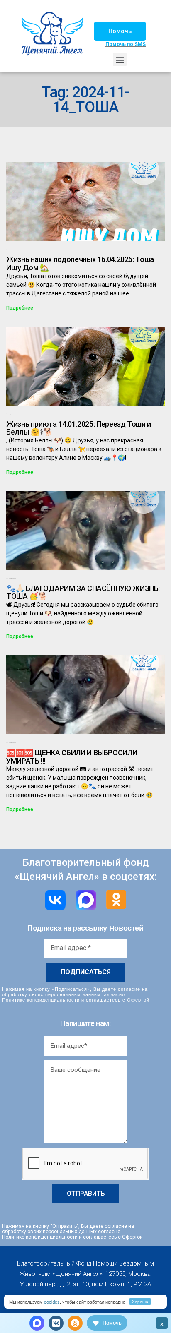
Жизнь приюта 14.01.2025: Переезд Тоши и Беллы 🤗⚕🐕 (78, 428)
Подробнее (19, 308)
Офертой (138, 999)
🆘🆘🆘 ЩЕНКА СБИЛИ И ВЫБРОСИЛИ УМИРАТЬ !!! (71, 756)
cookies (52, 1301)
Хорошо (140, 1301)
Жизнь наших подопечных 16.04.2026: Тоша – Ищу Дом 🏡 (83, 263)
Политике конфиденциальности (41, 999)
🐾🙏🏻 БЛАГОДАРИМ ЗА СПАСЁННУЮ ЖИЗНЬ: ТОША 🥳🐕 (83, 592)
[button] (120, 31)
